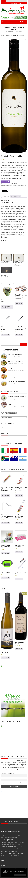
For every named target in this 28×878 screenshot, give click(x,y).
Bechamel (10, 836)
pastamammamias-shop (7, 185)
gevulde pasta (12, 837)
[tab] (6, 196)
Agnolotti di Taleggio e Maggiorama (16, 381)
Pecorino (19, 846)
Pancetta (17, 844)
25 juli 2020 (17, 399)
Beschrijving (6, 196)
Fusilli (25, 836)
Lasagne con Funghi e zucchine (15, 361)
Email (2, 778)
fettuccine (22, 836)
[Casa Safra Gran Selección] (6, 270)
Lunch (23, 842)
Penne (22, 846)
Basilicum (5, 836)
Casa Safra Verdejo (5, 261)
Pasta (14, 846)
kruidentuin (8, 842)
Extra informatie (15, 196)
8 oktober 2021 (18, 377)
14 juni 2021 (17, 383)
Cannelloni (15, 836)
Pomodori (3, 849)
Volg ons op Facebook (9, 821)
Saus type (4, 433)
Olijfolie (12, 844)
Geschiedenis (7, 837)
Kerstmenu (16, 840)
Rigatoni (15, 849)
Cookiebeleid (4, 872)
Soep (2, 851)
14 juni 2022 (17, 356)
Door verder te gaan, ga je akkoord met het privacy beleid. (13, 783)
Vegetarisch (16, 853)
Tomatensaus (6, 853)
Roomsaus (20, 849)
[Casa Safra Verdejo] (6, 257)
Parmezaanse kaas (6, 846)
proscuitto (7, 849)
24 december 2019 (19, 406)
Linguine (20, 842)
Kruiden (3, 842)
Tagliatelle (13, 851)
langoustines (12, 842)
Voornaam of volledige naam (7, 773)
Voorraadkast (14, 855)
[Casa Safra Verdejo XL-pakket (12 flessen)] (18, 257)
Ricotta (11, 849)
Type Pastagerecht (8, 423)
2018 (2, 836)
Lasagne (16, 842)
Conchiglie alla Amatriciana (14, 368)
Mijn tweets (3, 865)
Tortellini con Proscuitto (14, 374)
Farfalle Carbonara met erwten (15, 354)
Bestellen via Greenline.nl (6, 307)
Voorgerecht (8, 855)
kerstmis (20, 840)
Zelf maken (21, 855)
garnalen (2, 837)
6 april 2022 (17, 363)
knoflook (24, 840)
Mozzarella (8, 844)
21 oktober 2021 (18, 370)
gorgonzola (16, 837)
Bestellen (5, 181)
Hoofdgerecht (7, 839)
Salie (25, 849)
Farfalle (18, 836)
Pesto (26, 846)
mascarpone (3, 844)
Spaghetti (7, 851)
